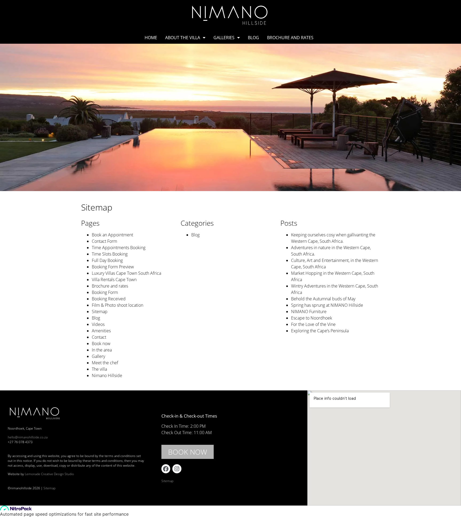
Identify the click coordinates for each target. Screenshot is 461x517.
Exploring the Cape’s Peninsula (320, 331)
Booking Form (105, 292)
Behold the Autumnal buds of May (323, 299)
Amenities (101, 331)
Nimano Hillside (107, 375)
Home (151, 38)
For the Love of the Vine (313, 324)
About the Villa (182, 38)
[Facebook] (165, 468)
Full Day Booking (107, 260)
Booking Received (109, 299)
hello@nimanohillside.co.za (27, 437)
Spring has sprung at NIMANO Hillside (327, 305)
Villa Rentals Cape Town (114, 279)
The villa (99, 369)
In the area (102, 350)
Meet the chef (105, 363)
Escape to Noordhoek (311, 318)
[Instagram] (176, 468)
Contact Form (104, 241)
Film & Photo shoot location (117, 305)
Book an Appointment (112, 235)
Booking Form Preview (113, 267)
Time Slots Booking (110, 254)
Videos (98, 324)
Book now (101, 343)
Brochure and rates (290, 38)
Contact (99, 337)
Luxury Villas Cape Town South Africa (126, 273)
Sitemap (100, 311)
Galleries (224, 38)
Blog (253, 38)
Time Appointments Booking (118, 248)
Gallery (98, 356)
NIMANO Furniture (309, 311)
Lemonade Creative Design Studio (49, 474)
